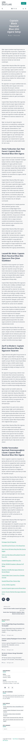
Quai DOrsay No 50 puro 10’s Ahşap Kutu (13, 545)
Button (23, 3)
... (6, 632)
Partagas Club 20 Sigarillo (9, 542)
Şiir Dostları (7, 3)
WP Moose (5, 740)
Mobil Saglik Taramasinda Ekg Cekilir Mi (13, 717)
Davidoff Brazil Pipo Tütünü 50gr (11, 581)
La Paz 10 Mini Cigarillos (8, 585)
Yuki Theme (15, 739)
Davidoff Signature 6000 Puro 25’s (11, 560)
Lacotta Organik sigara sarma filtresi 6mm (14, 588)
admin (10, 35)
